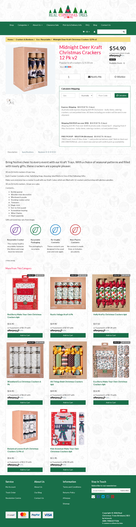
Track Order (11, 492)
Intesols (108, 518)
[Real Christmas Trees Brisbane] (68, 10)
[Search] (123, 31)
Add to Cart (25, 335)
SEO (128, 515)
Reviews (42, 152)
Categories (22, 25)
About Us (37, 25)
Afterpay (66, 498)
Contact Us (106, 25)
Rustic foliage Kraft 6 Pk (61, 314)
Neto (121, 523)
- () (86, 31)
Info (123, 55)
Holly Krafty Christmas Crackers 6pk (110, 314)
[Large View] (10, 101)
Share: (62, 67)
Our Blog (38, 492)
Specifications (28, 152)
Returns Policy (69, 492)
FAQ (87, 25)
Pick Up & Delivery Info (72, 25)
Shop (12, 25)
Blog (95, 25)
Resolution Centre (13, 498)
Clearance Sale (52, 25)
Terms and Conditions (72, 487)
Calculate (122, 95)
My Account (11, 487)
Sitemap (66, 503)
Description (12, 152)
